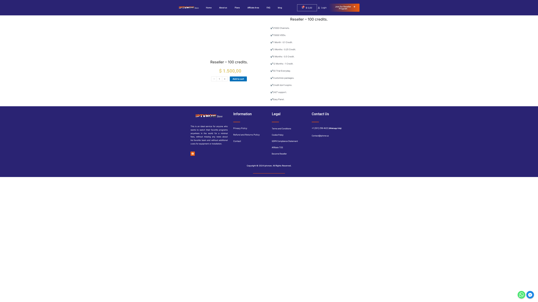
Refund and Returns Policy (246, 134)
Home (209, 8)
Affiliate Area (253, 8)
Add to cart (238, 79)
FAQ (268, 8)
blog (280, 8)
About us (223, 8)
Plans (237, 8)
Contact (237, 141)
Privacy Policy (240, 128)
